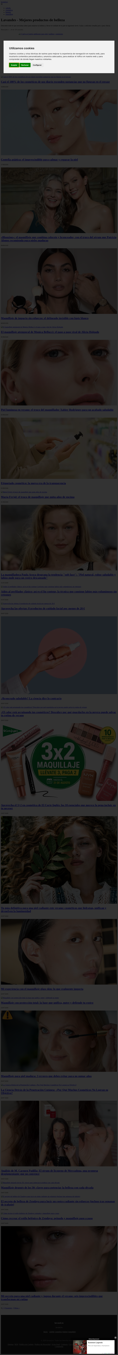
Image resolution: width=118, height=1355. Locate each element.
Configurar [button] (37, 65)
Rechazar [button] (25, 65)
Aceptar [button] (14, 65)
